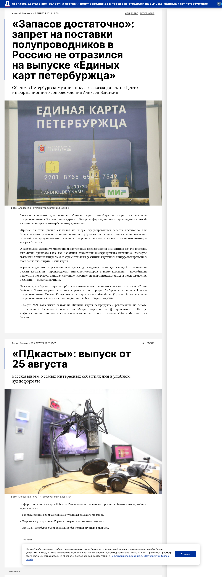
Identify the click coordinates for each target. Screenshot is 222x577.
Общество (131, 13)
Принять (185, 554)
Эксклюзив (147, 13)
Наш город (147, 343)
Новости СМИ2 (15, 571)
